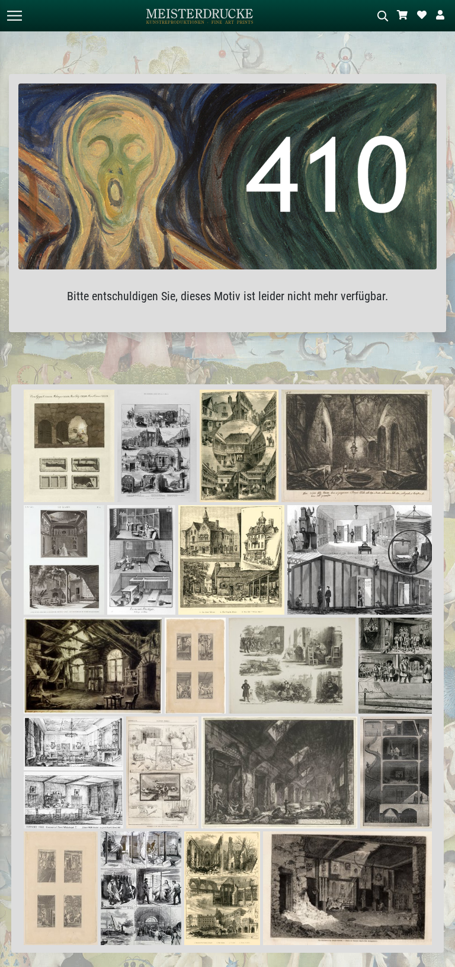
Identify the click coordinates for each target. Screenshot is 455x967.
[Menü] (14, 16)
